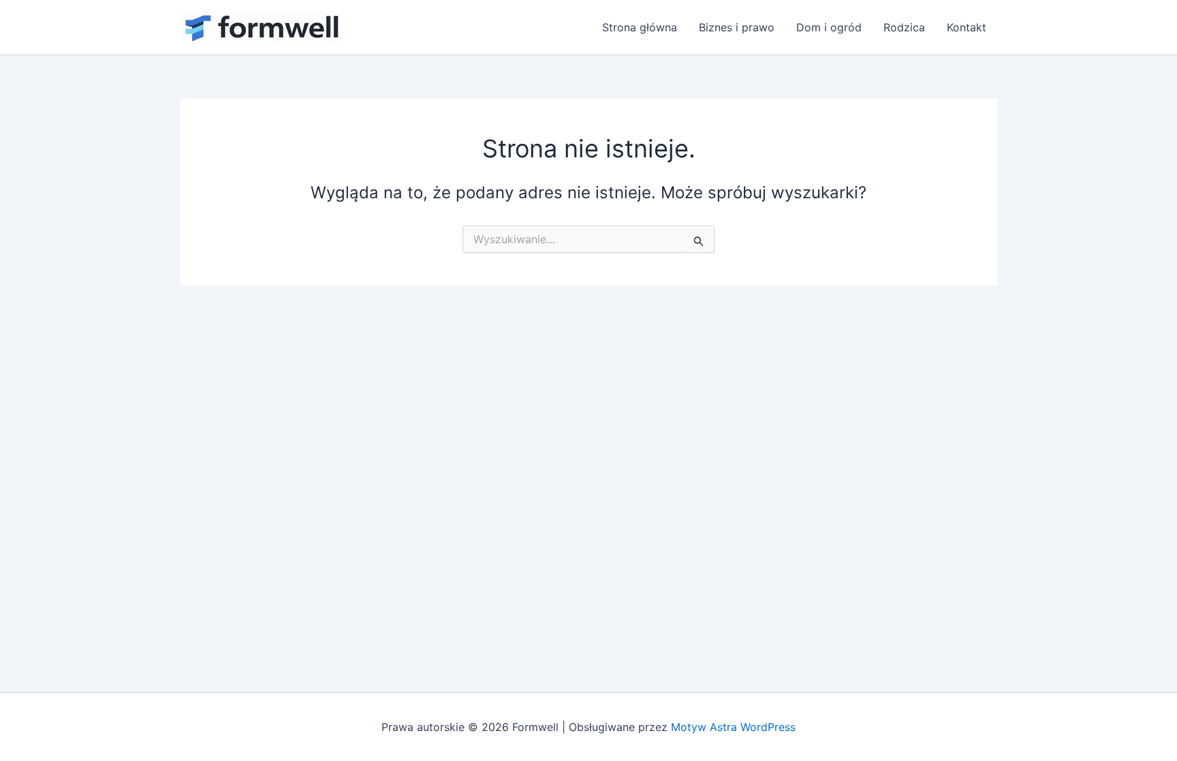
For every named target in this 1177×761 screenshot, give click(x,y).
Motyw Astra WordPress (733, 727)
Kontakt (966, 27)
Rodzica (904, 27)
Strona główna (639, 27)
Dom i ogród (829, 27)
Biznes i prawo (736, 27)
